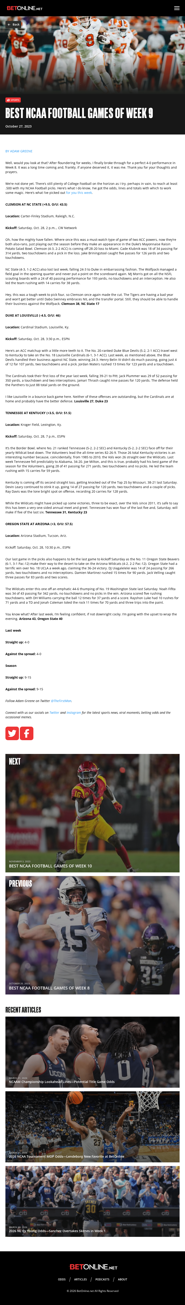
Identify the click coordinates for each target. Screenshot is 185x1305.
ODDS (62, 1279)
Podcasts (102, 1279)
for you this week (79, 192)
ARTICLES (80, 1279)
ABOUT (122, 1279)
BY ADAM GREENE (18, 151)
